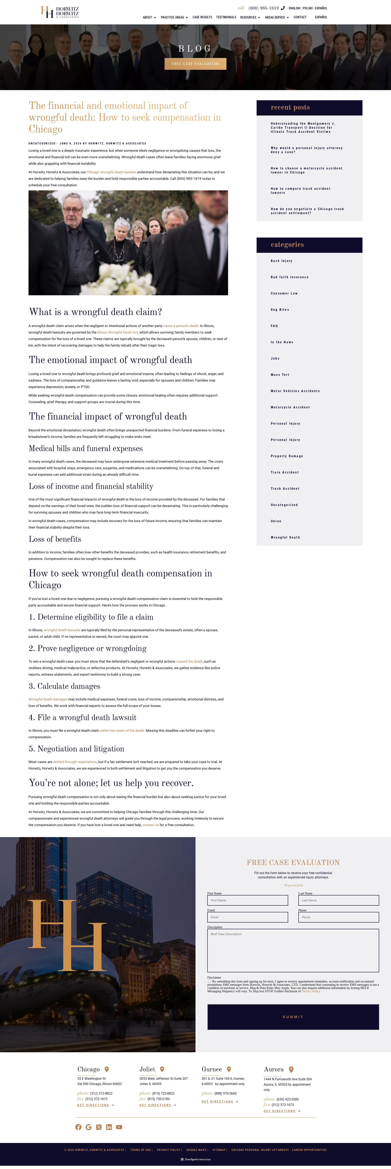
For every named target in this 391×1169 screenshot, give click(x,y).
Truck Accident (285, 489)
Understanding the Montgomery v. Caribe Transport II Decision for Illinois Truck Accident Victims (303, 128)
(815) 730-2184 (158, 1099)
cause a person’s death (180, 326)
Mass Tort (280, 375)
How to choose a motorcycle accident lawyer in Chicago (307, 170)
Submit (293, 1017)
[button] (150, 17)
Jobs (275, 358)
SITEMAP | (220, 1150)
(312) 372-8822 (101, 1093)
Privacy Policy (311, 991)
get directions (93, 1105)
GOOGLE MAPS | (198, 1150)
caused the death (189, 661)
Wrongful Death (285, 537)
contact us (151, 825)
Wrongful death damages (48, 699)
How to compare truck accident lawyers (301, 191)
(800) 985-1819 (263, 8)
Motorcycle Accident (290, 407)
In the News (282, 342)
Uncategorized (284, 505)
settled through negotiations (75, 762)
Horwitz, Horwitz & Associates (118, 143)
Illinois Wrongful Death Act (117, 332)
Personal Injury (285, 423)
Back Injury (282, 261)
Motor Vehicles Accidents (295, 391)
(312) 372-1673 (96, 1099)
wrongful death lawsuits (62, 630)
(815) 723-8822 (163, 1093)
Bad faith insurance (290, 277)
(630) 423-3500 (288, 1099)
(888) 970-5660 (225, 1093)
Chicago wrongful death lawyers (111, 172)
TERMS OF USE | (141, 1150)
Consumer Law (284, 293)
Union (276, 521)
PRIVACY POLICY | (169, 1150)
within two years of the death (122, 730)
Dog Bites (280, 310)
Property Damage (287, 456)
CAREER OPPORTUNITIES (309, 1150)
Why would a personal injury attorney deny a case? (307, 150)
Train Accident (285, 472)
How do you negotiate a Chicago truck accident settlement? (307, 211)
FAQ (274, 326)
